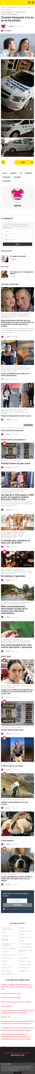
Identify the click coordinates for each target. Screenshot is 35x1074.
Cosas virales (13, 532)
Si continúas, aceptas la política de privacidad (18, 909)
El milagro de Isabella (18, 256)
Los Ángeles (24, 685)
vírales (14, 371)
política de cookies (24, 1069)
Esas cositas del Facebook (12, 430)
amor (7, 313)
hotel (21, 536)
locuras (15, 412)
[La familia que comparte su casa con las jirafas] (17, 522)
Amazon (12, 489)
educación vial (12, 603)
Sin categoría (19, 409)
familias (15, 536)
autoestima (27, 313)
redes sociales (23, 316)
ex (21, 173)
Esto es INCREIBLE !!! (16, 460)
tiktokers (4, 413)
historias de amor (6, 412)
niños (20, 603)
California (16, 685)
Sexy (20, 955)
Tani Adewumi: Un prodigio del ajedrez (21, 272)
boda (10, 410)
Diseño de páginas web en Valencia (17, 1053)
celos (5, 173)
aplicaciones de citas (16, 313)
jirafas (14, 537)
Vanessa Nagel (10, 687)
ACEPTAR (17, 1072)
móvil (18, 642)
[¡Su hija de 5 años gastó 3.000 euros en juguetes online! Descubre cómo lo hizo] (17, 479)
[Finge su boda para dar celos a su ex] (17, 395)
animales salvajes (6, 536)
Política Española (25, 947)
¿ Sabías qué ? (23, 971)
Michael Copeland (18, 799)
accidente (4, 603)
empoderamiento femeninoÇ (9, 316)
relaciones (7, 181)
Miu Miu (3, 687)
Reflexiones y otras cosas (26, 951)
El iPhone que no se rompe (12, 766)
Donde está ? (6, 967)
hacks (3, 369)
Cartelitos (5, 951)
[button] (29, 2)
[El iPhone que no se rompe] (17, 749)
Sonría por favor (13, 427)
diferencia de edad (23, 315)
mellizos (12, 573)
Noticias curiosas (20, 366)
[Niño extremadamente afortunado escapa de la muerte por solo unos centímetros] (17, 592)
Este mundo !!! (8, 12)
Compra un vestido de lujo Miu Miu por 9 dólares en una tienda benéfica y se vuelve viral (17, 692)
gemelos (29, 572)
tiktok (11, 317)
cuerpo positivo (12, 315)
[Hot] (4, 660)
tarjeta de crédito (6, 492)
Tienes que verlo (9, 14)
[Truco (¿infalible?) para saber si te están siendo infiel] (17, 352)
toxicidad (4, 371)
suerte (25, 603)
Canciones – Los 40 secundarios (8, 944)
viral (9, 371)
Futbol (21, 934)
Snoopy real (5, 1017)
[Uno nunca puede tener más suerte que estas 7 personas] (17, 629)
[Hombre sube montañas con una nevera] (17, 785)
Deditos (4, 961)
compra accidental (22, 489)
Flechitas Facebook (26, 931)
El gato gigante (7, 840)
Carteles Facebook (8, 948)
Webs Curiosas (24, 967)
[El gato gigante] (17, 823)
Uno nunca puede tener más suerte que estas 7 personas (16, 646)
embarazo (15, 572)
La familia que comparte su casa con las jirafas (15, 541)
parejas (21, 412)
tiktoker (25, 369)
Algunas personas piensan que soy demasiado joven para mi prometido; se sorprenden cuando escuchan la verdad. (17, 323)
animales (20, 535)
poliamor (17, 177)
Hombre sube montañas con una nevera (14, 803)
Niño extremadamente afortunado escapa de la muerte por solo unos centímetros (14, 609)
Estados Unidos (19, 368)
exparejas (28, 368)
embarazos (22, 572)
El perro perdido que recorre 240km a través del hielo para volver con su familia (16, 879)
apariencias (4, 410)
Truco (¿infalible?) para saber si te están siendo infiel (15, 374)
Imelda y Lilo (5, 573)
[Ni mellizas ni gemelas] (17, 559)
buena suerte (11, 642)
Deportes (5, 964)
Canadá (3, 315)
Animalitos (4, 532)
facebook (28, 173)
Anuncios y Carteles (6, 939)
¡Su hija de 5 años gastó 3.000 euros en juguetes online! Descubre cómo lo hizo (17, 497)
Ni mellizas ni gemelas (13, 576)
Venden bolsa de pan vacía (15, 463)
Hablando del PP (25, 937)
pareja (15, 369)
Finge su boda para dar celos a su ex (16, 416)
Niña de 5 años (19, 491)
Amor (2, 313)
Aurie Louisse (5, 368)
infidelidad (6, 177)
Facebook (20, 12)
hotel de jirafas (6, 537)
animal (14, 535)
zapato (28, 642)
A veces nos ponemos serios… (8, 928)
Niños (21, 940)
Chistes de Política (8, 955)
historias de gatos (14, 837)
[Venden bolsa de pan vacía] (17, 451)
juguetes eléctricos (7, 491)
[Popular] (4, 443)
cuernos (13, 173)
